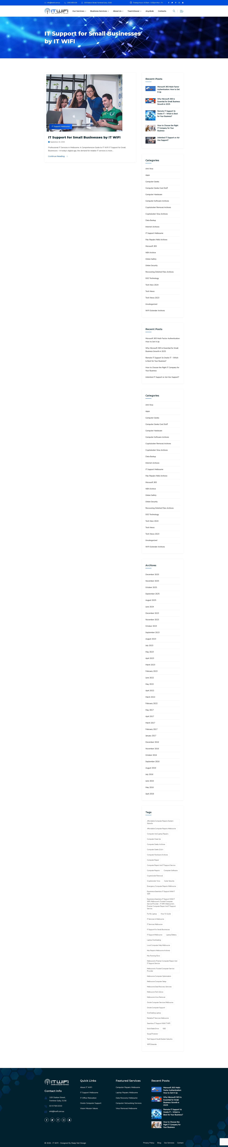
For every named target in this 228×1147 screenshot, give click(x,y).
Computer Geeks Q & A (155, 850)
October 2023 (151, 626)
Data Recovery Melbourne (127, 1098)
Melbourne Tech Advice (155, 992)
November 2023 (152, 619)
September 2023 (152, 632)
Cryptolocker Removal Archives (158, 207)
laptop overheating (154, 940)
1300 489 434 (72, 3)
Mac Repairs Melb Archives (156, 239)
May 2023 (149, 652)
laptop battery (171, 935)
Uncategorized (151, 304)
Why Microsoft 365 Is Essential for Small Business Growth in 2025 (168, 101)
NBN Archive (150, 252)
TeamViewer (133, 11)
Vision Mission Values (89, 1108)
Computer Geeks (152, 181)
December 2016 (152, 742)
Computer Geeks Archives (156, 844)
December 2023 (152, 613)
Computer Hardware (153, 194)
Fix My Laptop (152, 914)
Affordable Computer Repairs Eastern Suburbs (160, 822)
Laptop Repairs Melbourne (127, 1092)
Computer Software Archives (157, 201)
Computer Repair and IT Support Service (161, 865)
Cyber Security (169, 881)
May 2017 (149, 710)
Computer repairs (153, 871)
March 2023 (150, 665)
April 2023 (149, 658)
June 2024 (149, 607)
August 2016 (150, 768)
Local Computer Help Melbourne (158, 945)
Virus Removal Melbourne (126, 1108)
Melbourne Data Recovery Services (159, 987)
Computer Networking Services (129, 1103)
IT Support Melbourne (61, 126)
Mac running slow (153, 956)
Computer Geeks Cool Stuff (156, 188)
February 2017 (151, 729)
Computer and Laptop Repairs (157, 834)
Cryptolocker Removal (155, 876)
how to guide (166, 914)
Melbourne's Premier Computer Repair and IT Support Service (162, 962)
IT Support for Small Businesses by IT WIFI (84, 137)
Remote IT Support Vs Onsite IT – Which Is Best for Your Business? (167, 113)
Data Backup (150, 220)
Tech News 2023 (152, 298)
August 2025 (150, 600)
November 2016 (152, 748)
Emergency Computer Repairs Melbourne (161, 886)
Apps (147, 175)
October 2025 (151, 587)
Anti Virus (149, 168)
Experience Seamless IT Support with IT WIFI (161, 892)
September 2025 (152, 594)
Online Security (151, 265)
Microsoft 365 (151, 246)
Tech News (149, 291)
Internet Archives (152, 227)
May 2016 (149, 787)
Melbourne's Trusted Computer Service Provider (160, 970)
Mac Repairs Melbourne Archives (158, 951)
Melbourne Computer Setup (156, 981)
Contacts (162, 11)
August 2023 (150, 639)
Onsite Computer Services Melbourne (160, 1002)
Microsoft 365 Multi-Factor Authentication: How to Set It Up (168, 89)
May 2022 (149, 684)
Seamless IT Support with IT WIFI (158, 1023)
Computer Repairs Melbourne (128, 1087)
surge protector (152, 1034)
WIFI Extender (152, 1044)
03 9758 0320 (55, 1106)
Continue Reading (56, 156)
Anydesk (150, 11)
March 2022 (150, 697)
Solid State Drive (153, 1029)
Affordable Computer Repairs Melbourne (161, 829)
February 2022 (151, 703)
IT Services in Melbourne (155, 919)
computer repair (153, 860)
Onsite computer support (156, 1008)
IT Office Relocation (88, 1098)
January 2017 (150, 736)
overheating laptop (154, 1013)
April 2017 (149, 716)
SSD (164, 1029)
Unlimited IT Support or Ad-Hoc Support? (168, 138)
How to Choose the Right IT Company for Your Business (167, 128)
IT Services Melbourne (154, 924)
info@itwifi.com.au (53, 3)
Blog (159, 1143)
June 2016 (149, 781)
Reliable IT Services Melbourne (158, 1018)
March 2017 (150, 723)
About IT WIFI (86, 1087)
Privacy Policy (148, 1143)
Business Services (98, 11)
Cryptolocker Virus (153, 881)
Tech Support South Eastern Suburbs (159, 1039)
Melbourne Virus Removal (156, 997)
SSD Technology (152, 278)
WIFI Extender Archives (155, 310)
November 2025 (152, 581)
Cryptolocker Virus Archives (156, 214)
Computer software (171, 871)
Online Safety (150, 259)
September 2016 (152, 761)
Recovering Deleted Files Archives (159, 272)
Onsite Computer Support (90, 1103)
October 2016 (151, 755)
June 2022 (149, 678)
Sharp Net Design (78, 1143)
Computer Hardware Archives (157, 855)
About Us (117, 11)
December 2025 (152, 574)
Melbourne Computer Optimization (159, 976)
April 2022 (149, 690)
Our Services (78, 11)
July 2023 (149, 645)
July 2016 (149, 774)
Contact (180, 1143)
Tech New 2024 (151, 285)
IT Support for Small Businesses (158, 930)
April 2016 (149, 794)
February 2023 (151, 671)
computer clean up (154, 839)
